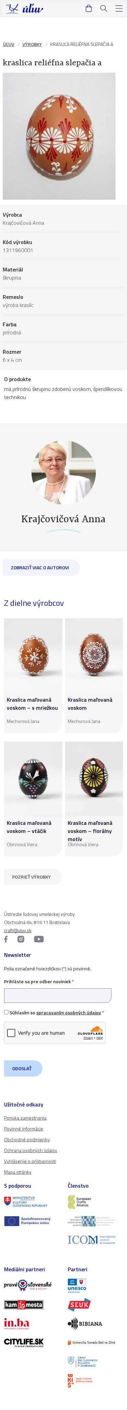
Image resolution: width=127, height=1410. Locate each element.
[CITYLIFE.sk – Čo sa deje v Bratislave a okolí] (32, 1342)
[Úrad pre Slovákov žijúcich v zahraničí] (95, 1362)
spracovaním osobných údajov (68, 1012)
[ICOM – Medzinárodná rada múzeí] (95, 1240)
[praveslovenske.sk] (32, 1285)
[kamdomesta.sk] (32, 1305)
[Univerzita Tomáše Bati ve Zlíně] (95, 1342)
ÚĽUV (8, 44)
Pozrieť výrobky (31, 876)
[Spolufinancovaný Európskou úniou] (32, 1221)
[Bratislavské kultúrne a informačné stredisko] (95, 1381)
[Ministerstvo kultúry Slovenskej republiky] (32, 1202)
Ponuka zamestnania (25, 1117)
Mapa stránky (17, 1171)
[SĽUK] (95, 1305)
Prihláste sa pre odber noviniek (39, 981)
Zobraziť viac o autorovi (40, 567)
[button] (119, 8)
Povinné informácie (23, 1128)
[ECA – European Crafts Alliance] (95, 1202)
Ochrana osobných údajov (30, 1150)
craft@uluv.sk (17, 930)
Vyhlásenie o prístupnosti (30, 1161)
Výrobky (32, 44)
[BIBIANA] (95, 1323)
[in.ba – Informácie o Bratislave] (32, 1323)
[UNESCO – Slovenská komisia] (95, 1285)
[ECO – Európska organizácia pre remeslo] (95, 1221)
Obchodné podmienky (27, 1139)
